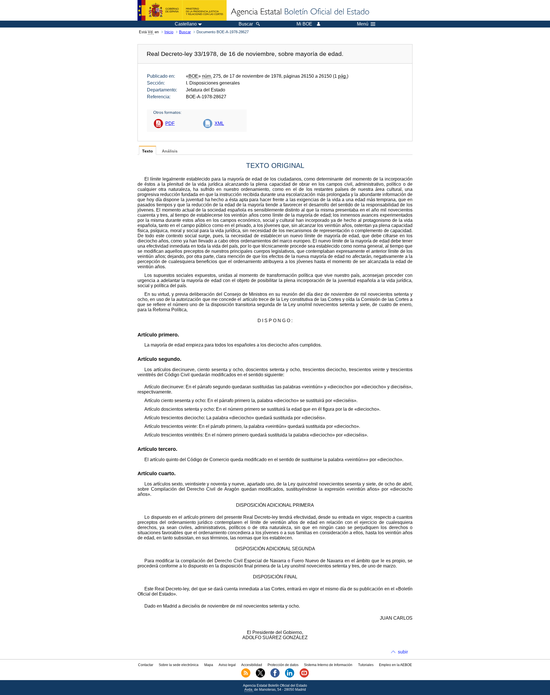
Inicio (168, 32)
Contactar (145, 665)
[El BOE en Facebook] (275, 676)
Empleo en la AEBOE (395, 665)
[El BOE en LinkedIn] (289, 676)
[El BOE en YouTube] (304, 676)
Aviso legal (227, 665)
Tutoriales (366, 665)
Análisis (170, 151)
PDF (170, 123)
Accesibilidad (251, 665)
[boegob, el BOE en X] (260, 676)
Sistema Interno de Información (328, 665)
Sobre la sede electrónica (179, 665)
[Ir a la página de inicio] (299, 12)
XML (219, 123)
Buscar (185, 32)
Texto (147, 151)
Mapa (208, 665)
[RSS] (245, 676)
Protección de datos (283, 665)
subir (403, 651)
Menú (362, 24)
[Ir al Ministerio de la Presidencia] (182, 10)
